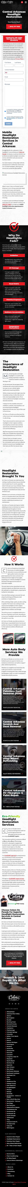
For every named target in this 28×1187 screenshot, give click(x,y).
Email (6, 77)
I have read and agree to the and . (15, 118)
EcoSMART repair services (16, 878)
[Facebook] (9, 1003)
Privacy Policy (19, 59)
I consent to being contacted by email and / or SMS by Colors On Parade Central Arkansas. (15, 111)
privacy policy (11, 118)
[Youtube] (15, 1003)
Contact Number (9, 69)
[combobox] (6, 72)
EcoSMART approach (10, 855)
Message (7, 84)
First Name (8, 62)
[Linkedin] (18, 1003)
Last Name (18, 62)
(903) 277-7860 (6, 204)
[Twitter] (12, 1003)
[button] (25, 2)
